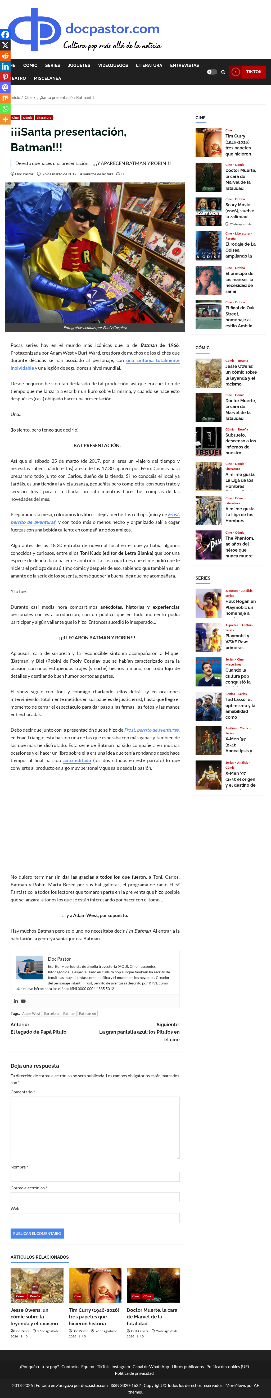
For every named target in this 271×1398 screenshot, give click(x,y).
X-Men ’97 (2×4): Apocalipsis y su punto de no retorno (209, 740)
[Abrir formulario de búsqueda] (223, 72)
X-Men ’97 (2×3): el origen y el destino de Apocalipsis (209, 775)
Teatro (17, 78)
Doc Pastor (24, 174)
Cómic (30, 65)
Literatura (149, 65)
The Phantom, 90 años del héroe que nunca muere (209, 545)
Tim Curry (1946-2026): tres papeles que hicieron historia (94, 1316)
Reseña (35, 1296)
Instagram (120, 1366)
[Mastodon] (5, 87)
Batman (69, 1013)
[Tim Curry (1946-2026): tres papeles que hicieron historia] (95, 1285)
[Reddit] (5, 56)
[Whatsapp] (5, 108)
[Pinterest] (5, 77)
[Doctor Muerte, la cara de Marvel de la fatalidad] (153, 1285)
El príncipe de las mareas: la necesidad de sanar (209, 280)
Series (52, 65)
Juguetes (79, 65)
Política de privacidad (134, 1373)
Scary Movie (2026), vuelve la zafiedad (209, 211)
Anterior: (38, 1028)
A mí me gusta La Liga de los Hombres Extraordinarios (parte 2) (209, 476)
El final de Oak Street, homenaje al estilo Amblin (209, 314)
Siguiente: (139, 1032)
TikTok (254, 71)
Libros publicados (188, 1366)
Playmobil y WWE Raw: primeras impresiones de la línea (209, 637)
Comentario (23, 1091)
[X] (5, 45)
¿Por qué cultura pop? (39, 1366)
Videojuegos (113, 65)
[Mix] (5, 98)
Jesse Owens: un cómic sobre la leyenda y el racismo (34, 1316)
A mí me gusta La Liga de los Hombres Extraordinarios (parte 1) (209, 510)
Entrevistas (184, 65)
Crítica (240, 199)
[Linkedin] (15, 1001)
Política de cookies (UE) (227, 1366)
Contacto (70, 1366)
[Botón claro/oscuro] (212, 72)
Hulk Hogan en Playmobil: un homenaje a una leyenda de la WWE (209, 603)
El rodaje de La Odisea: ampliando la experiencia (209, 245)
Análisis (247, 590)
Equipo (87, 1366)
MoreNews (235, 1385)
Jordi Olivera (139, 1331)
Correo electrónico (29, 1187)
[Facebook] (5, 34)
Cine (15, 118)
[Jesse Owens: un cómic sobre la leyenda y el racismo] (37, 1285)
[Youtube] (23, 1001)
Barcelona (51, 1013)
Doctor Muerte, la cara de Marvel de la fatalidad (152, 1316)
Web (15, 1208)
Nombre (19, 1166)
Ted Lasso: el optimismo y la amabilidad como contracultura (209, 706)
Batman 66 (87, 1013)
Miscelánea (47, 78)
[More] (5, 119)
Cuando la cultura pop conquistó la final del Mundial (209, 671)
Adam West (31, 1013)
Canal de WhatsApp (151, 1366)
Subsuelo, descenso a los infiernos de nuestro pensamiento (209, 441)
